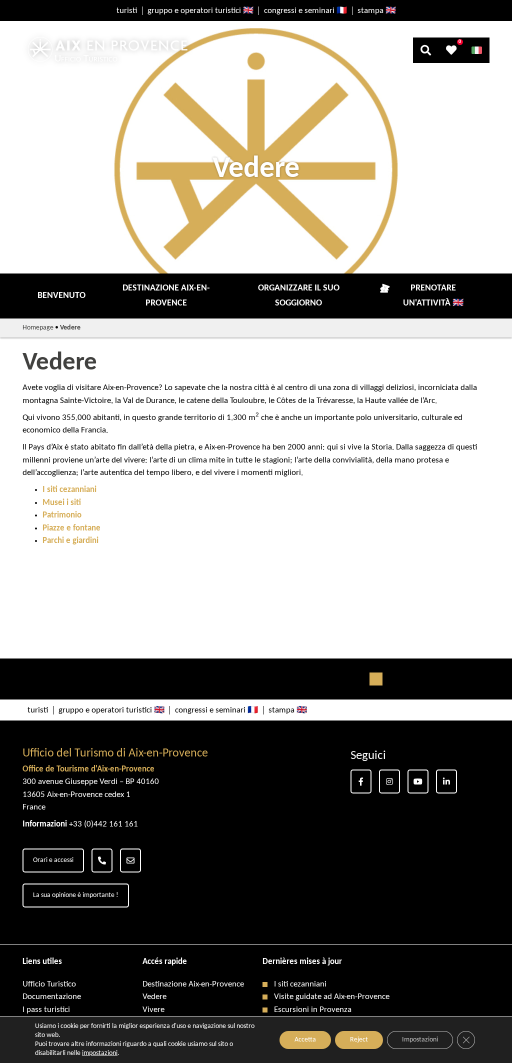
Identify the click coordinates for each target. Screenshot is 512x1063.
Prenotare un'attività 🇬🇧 (433, 296)
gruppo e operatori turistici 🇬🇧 (201, 10)
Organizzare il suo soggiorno (299, 296)
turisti (126, 10)
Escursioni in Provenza (313, 1010)
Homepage (38, 327)
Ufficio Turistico (49, 984)
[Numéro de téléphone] (102, 860)
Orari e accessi (53, 860)
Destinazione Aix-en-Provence (166, 296)
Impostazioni (420, 1040)
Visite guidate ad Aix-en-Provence (332, 996)
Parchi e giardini (70, 540)
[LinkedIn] (446, 782)
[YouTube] (418, 782)
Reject (359, 1040)
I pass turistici (46, 1010)
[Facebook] (361, 782)
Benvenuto (62, 295)
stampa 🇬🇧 (377, 10)
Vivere (153, 1010)
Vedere (154, 996)
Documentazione (51, 996)
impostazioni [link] (100, 1053)
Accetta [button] (305, 1040)
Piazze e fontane (71, 528)
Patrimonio (62, 515)
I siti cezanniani (69, 490)
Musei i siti (61, 502)
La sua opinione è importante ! (75, 895)
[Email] (130, 860)
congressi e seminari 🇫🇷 (305, 10)
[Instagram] (389, 782)
